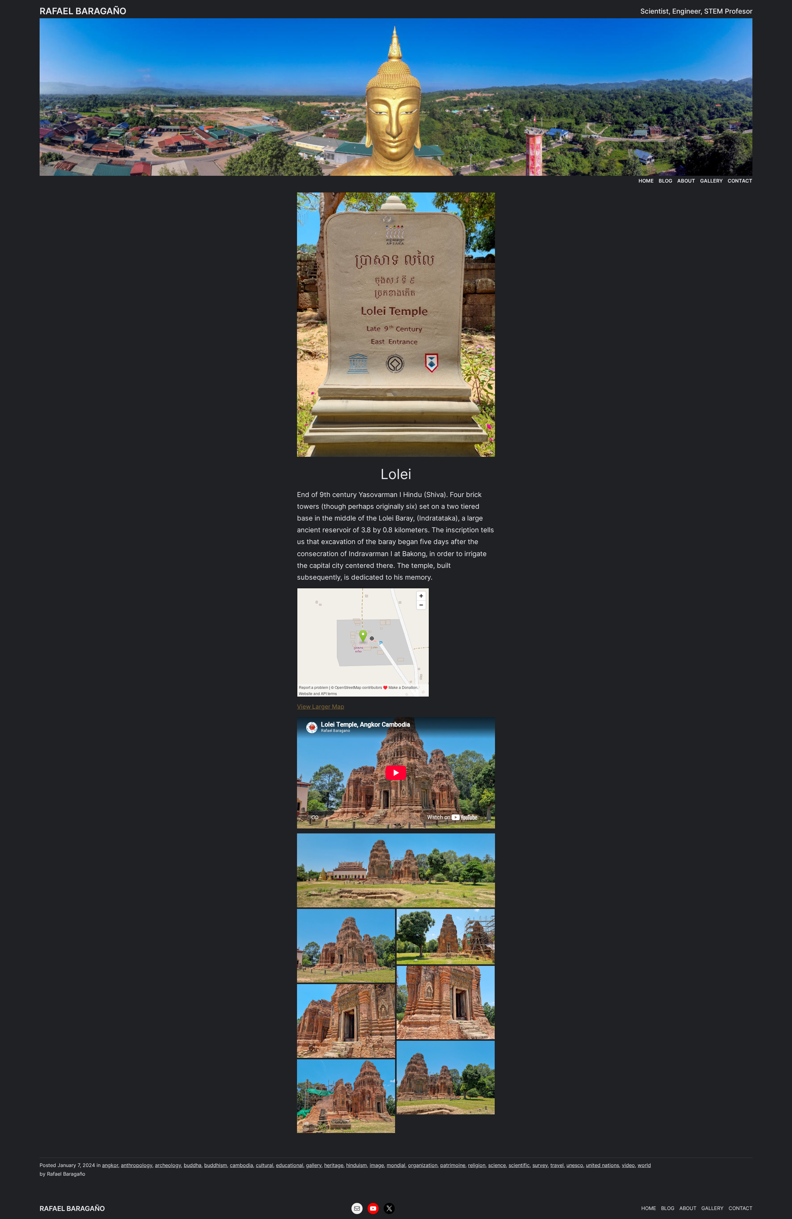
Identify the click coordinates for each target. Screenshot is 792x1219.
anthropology (136, 1165)
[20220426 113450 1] (346, 1021)
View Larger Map (320, 706)
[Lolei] (396, 324)
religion (476, 1165)
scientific (519, 1165)
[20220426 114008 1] (346, 1096)
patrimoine (452, 1165)
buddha (192, 1165)
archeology (168, 1165)
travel (557, 1165)
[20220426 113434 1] (446, 1003)
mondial (396, 1165)
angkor (110, 1165)
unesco (574, 1165)
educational (289, 1165)
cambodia (241, 1165)
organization (422, 1165)
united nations (602, 1165)
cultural (264, 1165)
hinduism (356, 1165)
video (628, 1165)
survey (540, 1165)
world (644, 1165)
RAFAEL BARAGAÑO (83, 11)
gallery (313, 1165)
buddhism (215, 1165)
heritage (333, 1165)
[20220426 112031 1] (346, 946)
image (377, 1165)
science (497, 1165)
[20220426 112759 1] (446, 936)
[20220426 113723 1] (446, 1077)
